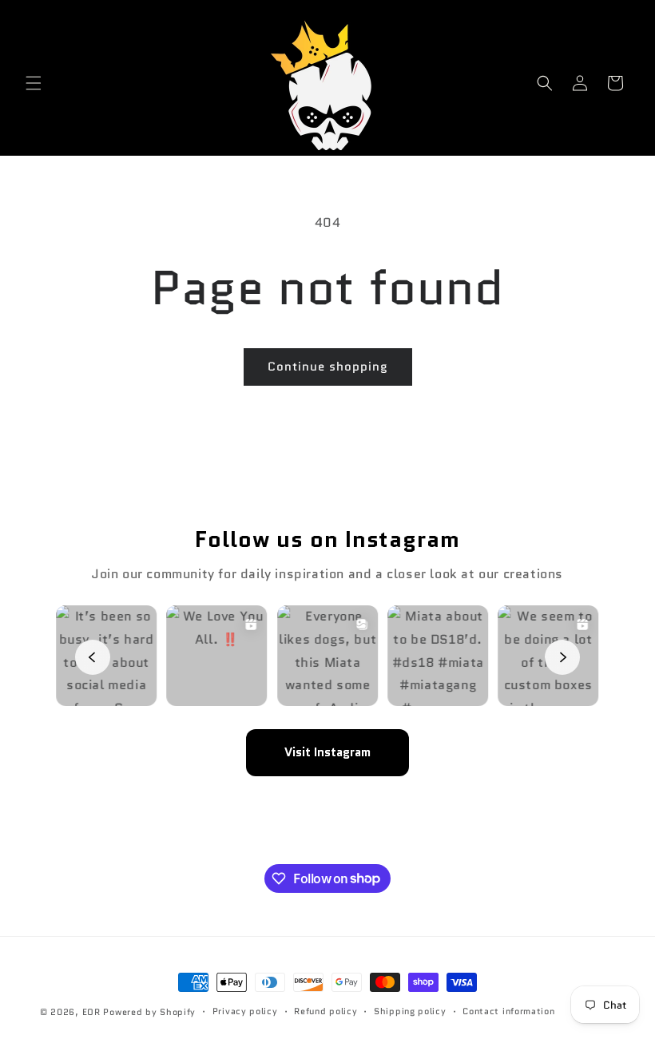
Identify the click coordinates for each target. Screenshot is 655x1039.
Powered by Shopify (149, 1011)
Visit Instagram (327, 752)
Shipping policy (410, 1011)
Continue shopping (328, 366)
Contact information (508, 1011)
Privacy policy (245, 1011)
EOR (91, 1011)
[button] (33, 83)
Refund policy (325, 1011)
